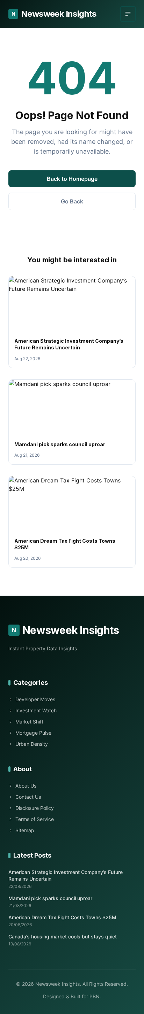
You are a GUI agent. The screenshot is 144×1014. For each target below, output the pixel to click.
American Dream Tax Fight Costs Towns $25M (62, 917)
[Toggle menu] (128, 14)
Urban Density (31, 744)
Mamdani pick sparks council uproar (59, 444)
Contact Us (28, 797)
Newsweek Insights (54, 14)
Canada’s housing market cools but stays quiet (62, 936)
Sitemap (24, 830)
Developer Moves (35, 699)
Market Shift (29, 722)
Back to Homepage (72, 178)
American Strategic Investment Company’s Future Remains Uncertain (65, 875)
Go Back (72, 201)
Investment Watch (36, 710)
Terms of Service (34, 819)
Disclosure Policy (34, 808)
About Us (25, 786)
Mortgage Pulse (33, 733)
